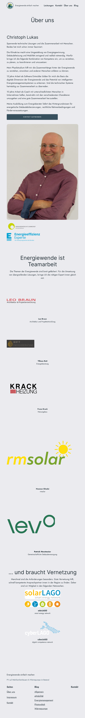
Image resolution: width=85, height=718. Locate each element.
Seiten (10, 686)
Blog (37, 686)
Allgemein (39, 691)
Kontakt (10, 702)
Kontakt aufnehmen (32, 117)
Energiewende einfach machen (27, 5)
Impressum (12, 697)
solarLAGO (42, 610)
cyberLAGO (42, 639)
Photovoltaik (40, 704)
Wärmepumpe (41, 708)
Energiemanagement (44, 700)
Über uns (11, 691)
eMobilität (39, 696)
